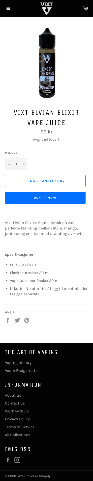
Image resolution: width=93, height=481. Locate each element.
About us (13, 395)
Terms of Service (19, 427)
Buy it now (45, 198)
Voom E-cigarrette (21, 370)
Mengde (11, 152)
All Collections (17, 434)
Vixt (20, 476)
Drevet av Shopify (37, 476)
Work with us (17, 411)
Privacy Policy (17, 419)
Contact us (15, 403)
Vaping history (18, 362)
